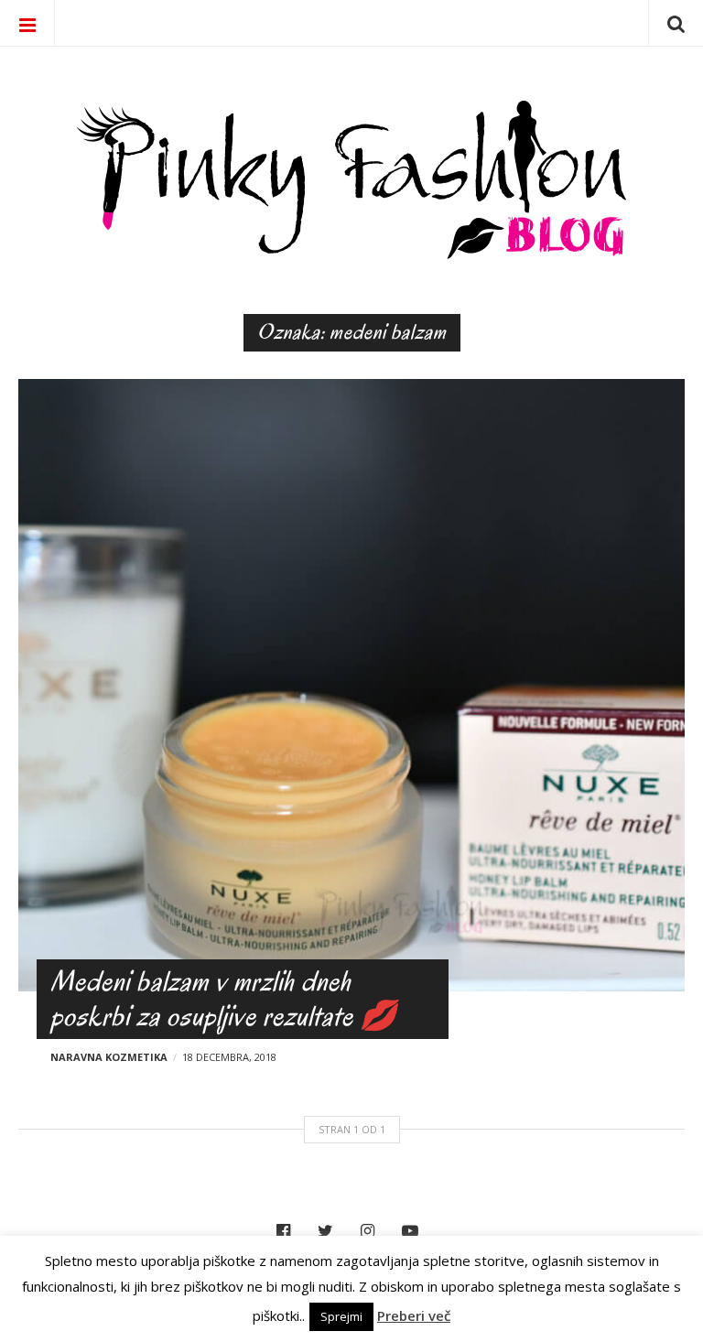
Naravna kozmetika (109, 1057)
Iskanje (675, 23)
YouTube (414, 1231)
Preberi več (413, 1315)
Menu (27, 23)
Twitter (330, 1231)
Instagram (372, 1231)
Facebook (287, 1231)
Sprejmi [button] (341, 1316)
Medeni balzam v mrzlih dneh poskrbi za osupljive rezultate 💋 (223, 998)
